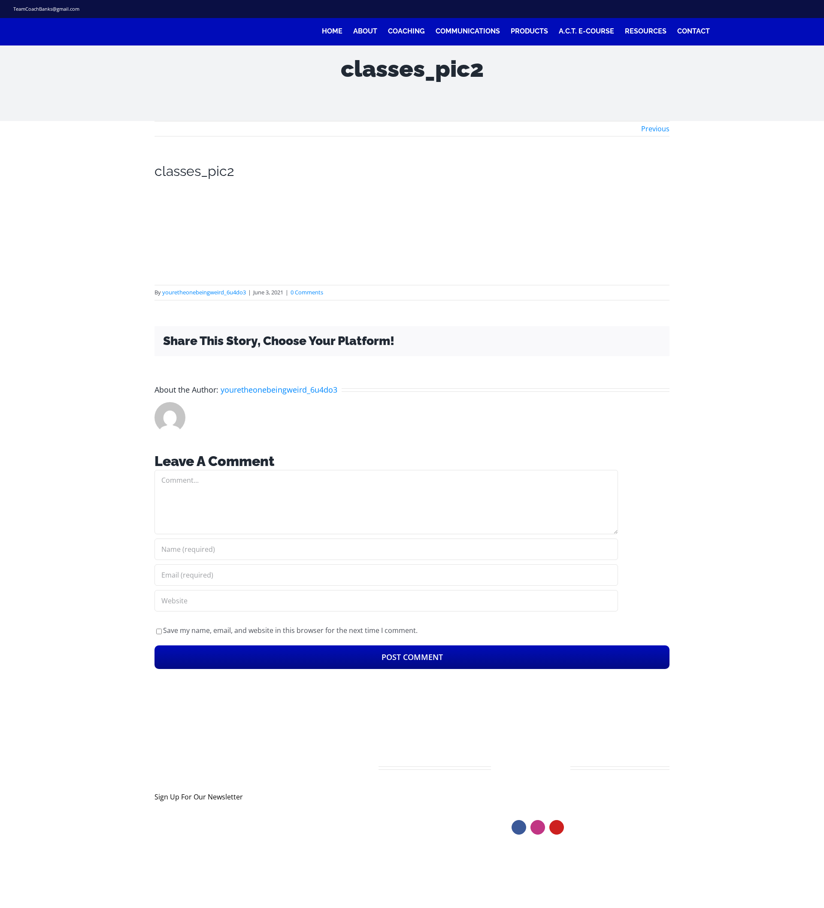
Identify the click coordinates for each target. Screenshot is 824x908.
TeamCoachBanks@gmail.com (46, 9)
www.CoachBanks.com (564, 793)
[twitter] (766, 9)
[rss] (794, 9)
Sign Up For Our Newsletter (198, 797)
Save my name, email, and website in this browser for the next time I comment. (290, 630)
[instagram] (780, 9)
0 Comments (307, 292)
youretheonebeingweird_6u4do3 (204, 292)
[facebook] (753, 9)
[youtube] (556, 827)
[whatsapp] (808, 9)
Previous (655, 128)
